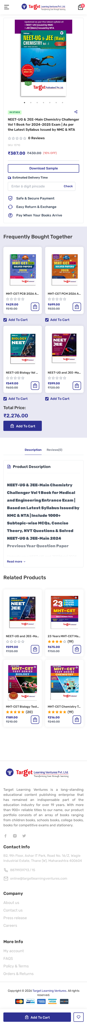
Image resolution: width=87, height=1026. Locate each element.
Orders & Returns (18, 973)
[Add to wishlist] (78, 1017)
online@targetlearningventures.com (38, 878)
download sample (43, 168)
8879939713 (19, 870)
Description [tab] (33, 450)
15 (33, 870)
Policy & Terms (16, 966)
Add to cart (18, 320)
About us (11, 902)
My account (13, 951)
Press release (15, 918)
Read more (14, 561)
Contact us (13, 910)
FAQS (8, 958)
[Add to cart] (35, 307)
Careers (10, 925)
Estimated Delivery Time (30, 177)
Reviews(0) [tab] (54, 450)
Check (68, 186)
